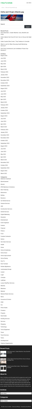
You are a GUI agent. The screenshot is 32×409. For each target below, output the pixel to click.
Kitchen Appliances (6, 266)
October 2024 (4, 110)
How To (3, 261)
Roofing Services (5, 318)
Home (3, 7)
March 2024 (4, 127)
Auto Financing (4, 189)
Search (3, 24)
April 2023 (3, 157)
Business (3, 198)
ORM (2, 302)
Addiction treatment (6, 178)
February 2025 (4, 105)
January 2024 (4, 132)
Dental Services (5, 211)
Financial (3, 228)
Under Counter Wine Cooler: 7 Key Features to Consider (15, 41)
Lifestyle (3, 277)
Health (2, 244)
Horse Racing (4, 258)
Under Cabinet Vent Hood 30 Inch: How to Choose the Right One (18, 359)
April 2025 (3, 99)
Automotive (4, 192)
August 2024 (4, 116)
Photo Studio (4, 307)
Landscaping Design (6, 269)
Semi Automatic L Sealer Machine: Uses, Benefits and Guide (18, 352)
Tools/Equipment (5, 329)
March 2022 (4, 173)
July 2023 (3, 148)
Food (2, 233)
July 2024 (3, 118)
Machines (3, 288)
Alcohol (3, 184)
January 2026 (4, 74)
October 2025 (4, 83)
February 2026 (4, 72)
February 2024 (4, 129)
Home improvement (6, 255)
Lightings (3, 280)
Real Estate (4, 316)
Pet (2, 305)
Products (3, 310)
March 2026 (4, 69)
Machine (3, 285)
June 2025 (3, 94)
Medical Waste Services (7, 294)
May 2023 (3, 154)
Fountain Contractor (6, 236)
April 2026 (3, 66)
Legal (2, 274)
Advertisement (4, 181)
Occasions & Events (6, 299)
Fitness (3, 231)
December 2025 (5, 77)
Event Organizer (5, 222)
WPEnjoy (18, 406)
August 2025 (4, 88)
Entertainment (4, 220)
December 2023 (5, 135)
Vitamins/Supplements (7, 343)
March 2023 (4, 159)
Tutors (2, 338)
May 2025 (3, 96)
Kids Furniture (4, 263)
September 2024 (5, 113)
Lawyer (2, 272)
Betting (2, 195)
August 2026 (4, 55)
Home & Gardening (5, 250)
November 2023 (5, 138)
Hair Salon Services (6, 242)
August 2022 (4, 170)
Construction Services (6, 209)
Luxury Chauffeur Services (7, 283)
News (2, 296)
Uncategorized (4, 340)
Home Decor (4, 252)
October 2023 (4, 140)
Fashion (3, 225)
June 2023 (3, 151)
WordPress (28, 406)
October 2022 (4, 165)
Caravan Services (5, 203)
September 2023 (5, 143)
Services (3, 321)
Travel (2, 332)
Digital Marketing (5, 214)
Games (2, 239)
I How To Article (6, 3)
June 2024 (3, 121)
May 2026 (3, 63)
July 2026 (3, 58)
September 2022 (5, 168)
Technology (4, 327)
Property (3, 313)
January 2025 (4, 107)
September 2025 (5, 85)
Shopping (3, 324)
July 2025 (3, 91)
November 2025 (5, 80)
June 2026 (3, 61)
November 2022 (5, 162)
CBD (2, 206)
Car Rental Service (5, 200)
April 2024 (3, 124)
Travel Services (5, 335)
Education (3, 217)
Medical (3, 291)
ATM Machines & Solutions (8, 187)
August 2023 (4, 146)
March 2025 (4, 102)
